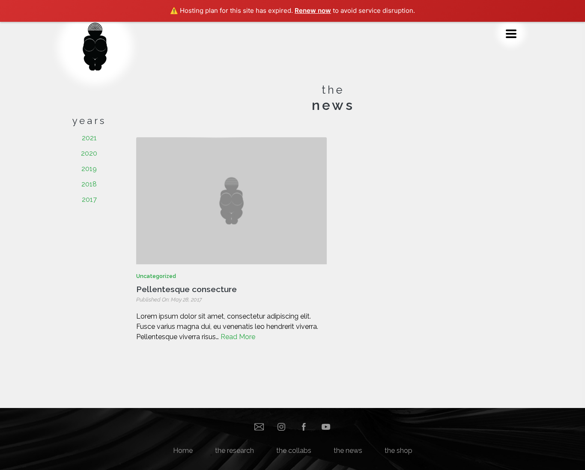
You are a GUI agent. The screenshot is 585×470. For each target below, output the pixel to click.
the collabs (293, 450)
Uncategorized (156, 276)
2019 (89, 169)
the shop (398, 450)
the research (234, 450)
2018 (89, 184)
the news (348, 450)
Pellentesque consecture (186, 289)
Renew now (313, 10)
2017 (89, 199)
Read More (238, 337)
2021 (89, 138)
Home (183, 450)
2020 (89, 153)
